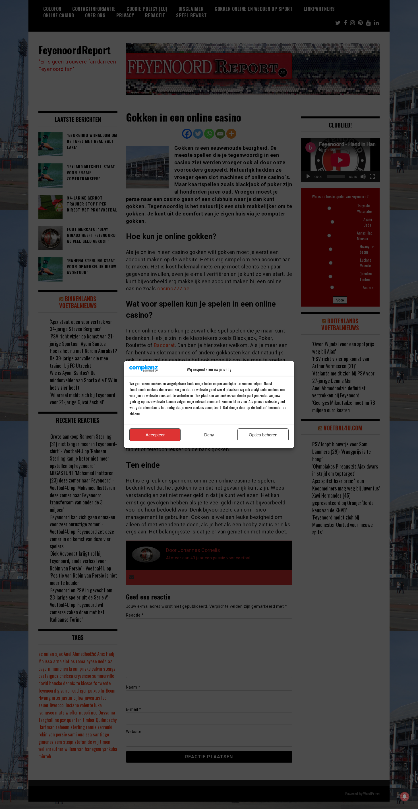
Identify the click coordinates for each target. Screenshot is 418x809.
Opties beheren (263, 434)
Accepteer (155, 434)
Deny (209, 434)
